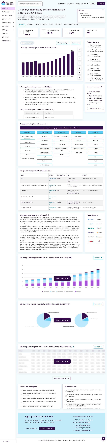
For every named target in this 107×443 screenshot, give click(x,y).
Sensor (62, 154)
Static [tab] (23, 43)
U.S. (95, 136)
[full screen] (80, 49)
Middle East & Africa (78, 148)
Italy (95, 165)
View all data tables (60, 378)
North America (78, 144)
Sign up (101, 4)
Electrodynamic (44, 148)
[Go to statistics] (73, 347)
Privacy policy (72, 440)
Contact (59, 440)
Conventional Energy (86, 15)
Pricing (77, 4)
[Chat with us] (103, 438)
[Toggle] (79, 13)
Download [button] (75, 43)
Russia (95, 152)
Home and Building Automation (27, 137)
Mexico (95, 144)
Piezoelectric (44, 144)
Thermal (44, 161)
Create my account (47, 428)
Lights (44, 157)
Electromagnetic (44, 152)
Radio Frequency (44, 165)
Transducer (61, 144)
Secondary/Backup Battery (61, 136)
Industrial (27, 150)
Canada (95, 140)
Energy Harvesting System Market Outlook (93, 17)
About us (65, 440)
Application (27, 132)
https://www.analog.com (89, 207)
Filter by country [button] (62, 43)
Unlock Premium (61, 278)
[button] (84, 13)
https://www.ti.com (88, 202)
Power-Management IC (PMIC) (61, 149)
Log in (93, 4)
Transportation (27, 142)
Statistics (61, 4)
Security (27, 146)
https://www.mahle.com (89, 178)
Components (61, 132)
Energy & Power (84, 13)
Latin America (78, 136)
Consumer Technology (27, 158)
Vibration (44, 136)
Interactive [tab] (30, 43)
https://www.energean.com (90, 190)
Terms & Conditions (80, 440)
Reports (69, 4)
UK (95, 157)
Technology (44, 132)
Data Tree (81, 10)
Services (83, 4)
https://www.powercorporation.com (92, 185)
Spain (95, 161)
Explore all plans (31, 428)
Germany (95, 148)
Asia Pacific (78, 152)
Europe (79, 140)
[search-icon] (41, 3)
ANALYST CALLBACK (95, 108)
